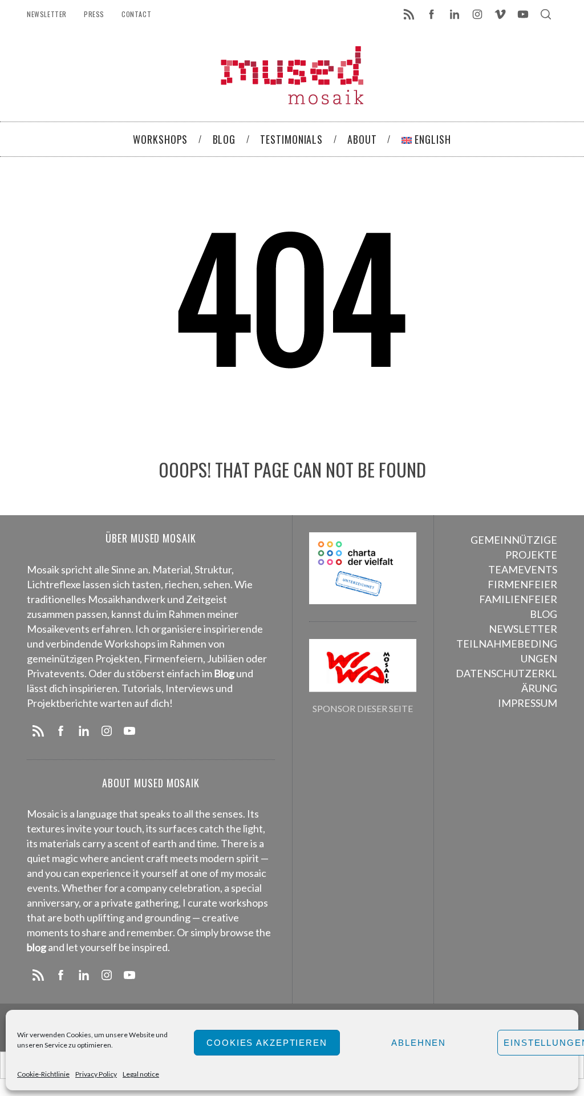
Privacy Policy (96, 1074)
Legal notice (141, 1074)
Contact (136, 14)
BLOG (543, 614)
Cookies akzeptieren (266, 1043)
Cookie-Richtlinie (43, 1074)
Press (94, 14)
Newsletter (47, 14)
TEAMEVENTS (522, 569)
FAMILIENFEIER (518, 599)
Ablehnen (418, 1043)
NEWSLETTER (523, 628)
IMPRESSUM (527, 703)
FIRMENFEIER (522, 584)
